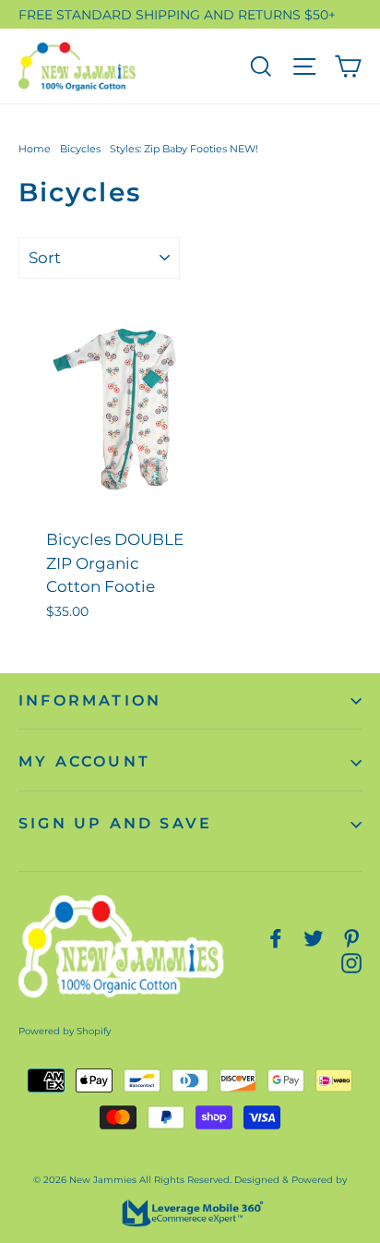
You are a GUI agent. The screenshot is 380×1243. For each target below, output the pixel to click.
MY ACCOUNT (84, 761)
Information (89, 700)
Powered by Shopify (64, 1031)
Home (34, 148)
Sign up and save (115, 823)
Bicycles (80, 148)
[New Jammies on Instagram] (351, 962)
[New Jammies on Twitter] (313, 937)
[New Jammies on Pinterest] (351, 937)
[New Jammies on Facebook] (276, 937)
